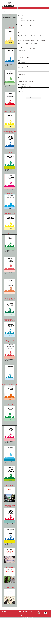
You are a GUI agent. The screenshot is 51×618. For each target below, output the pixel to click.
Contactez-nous (5, 614)
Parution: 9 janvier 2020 (9, 583)
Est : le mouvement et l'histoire (25, 62)
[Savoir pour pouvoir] (9, 528)
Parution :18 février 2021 (9, 523)
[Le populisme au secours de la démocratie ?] (9, 508)
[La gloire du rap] (9, 174)
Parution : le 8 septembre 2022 (9, 250)
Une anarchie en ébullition (23, 57)
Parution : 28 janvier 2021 (9, 543)
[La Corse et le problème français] (9, 426)
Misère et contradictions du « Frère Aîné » (26, 48)
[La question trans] (9, 406)
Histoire (22, 35)
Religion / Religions (27, 35)
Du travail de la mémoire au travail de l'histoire (27, 22)
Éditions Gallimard (21, 617)
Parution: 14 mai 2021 (10, 461)
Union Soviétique (32, 20)
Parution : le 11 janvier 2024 (9, 107)
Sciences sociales (36, 35)
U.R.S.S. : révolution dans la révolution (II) (26, 86)
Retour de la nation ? (24, 53)
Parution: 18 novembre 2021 (9, 359)
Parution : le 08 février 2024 (9, 85)
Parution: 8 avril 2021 (10, 481)
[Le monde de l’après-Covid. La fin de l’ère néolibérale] (9, 301)
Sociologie (41, 35)
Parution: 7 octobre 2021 (9, 400)
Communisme (23, 20)
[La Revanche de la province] (10, 235)
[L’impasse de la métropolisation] (9, 466)
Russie (22, 28)
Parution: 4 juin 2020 (9, 563)
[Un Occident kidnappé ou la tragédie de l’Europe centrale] (9, 365)
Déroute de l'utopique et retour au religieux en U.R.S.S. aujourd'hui (31, 40)
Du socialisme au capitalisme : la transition (26, 70)
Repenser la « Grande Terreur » (24, 17)
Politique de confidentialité (23, 614)
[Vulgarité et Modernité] (9, 589)
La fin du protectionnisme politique (25, 90)
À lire (19, 32)
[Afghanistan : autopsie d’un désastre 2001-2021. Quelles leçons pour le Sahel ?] (9, 257)
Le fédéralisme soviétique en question (25, 81)
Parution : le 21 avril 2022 (9, 272)
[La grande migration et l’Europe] (9, 446)
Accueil (3, 11)
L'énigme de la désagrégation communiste (26, 66)
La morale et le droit (22, 74)
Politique (27, 20)
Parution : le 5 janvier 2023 (9, 209)
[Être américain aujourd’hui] (9, 548)
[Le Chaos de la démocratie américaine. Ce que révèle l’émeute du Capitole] (9, 322)
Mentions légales (22, 615)
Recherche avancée (13, 24)
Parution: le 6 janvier (9, 337)
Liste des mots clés (7, 11)
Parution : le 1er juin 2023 (9, 189)
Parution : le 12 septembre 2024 (9, 44)
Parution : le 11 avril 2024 (9, 64)
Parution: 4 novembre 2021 (9, 380)
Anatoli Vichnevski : (27, 25)
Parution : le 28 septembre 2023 (9, 149)
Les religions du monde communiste (26, 45)
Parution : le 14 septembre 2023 (9, 169)
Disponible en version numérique (9, 45)
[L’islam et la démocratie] (9, 487)
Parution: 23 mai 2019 (10, 604)
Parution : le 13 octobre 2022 (9, 230)
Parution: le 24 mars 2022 (9, 294)
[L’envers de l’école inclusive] (9, 215)
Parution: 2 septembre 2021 (9, 441)
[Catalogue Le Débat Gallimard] (9, 29)
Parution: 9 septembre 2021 (9, 421)
